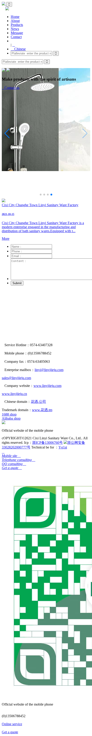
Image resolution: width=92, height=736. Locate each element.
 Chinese (18, 49)
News (15, 29)
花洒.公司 (38, 401)
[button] (41, 194)
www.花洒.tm (42, 410)
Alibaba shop (11, 418)
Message (17, 33)
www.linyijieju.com (47, 386)
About (15, 21)
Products (17, 25)
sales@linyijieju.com (16, 378)
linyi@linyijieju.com (49, 370)
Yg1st (63, 447)
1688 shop (9, 414)
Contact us (10, 88)
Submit (17, 283)
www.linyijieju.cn (14, 394)
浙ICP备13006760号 (47, 442)
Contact (16, 37)
